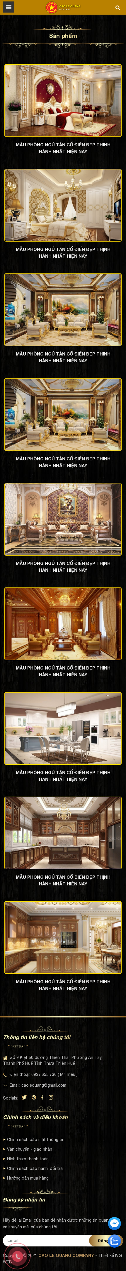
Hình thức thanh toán (28, 1158)
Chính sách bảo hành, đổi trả (35, 1168)
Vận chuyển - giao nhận (29, 1149)
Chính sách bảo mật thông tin (35, 1139)
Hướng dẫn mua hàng (28, 1178)
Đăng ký (106, 1240)
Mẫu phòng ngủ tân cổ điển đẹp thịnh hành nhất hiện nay (63, 148)
